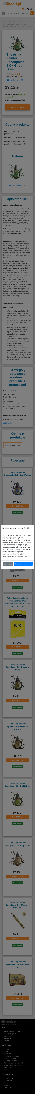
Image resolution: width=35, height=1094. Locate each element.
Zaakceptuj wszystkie (23, 564)
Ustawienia (8, 564)
